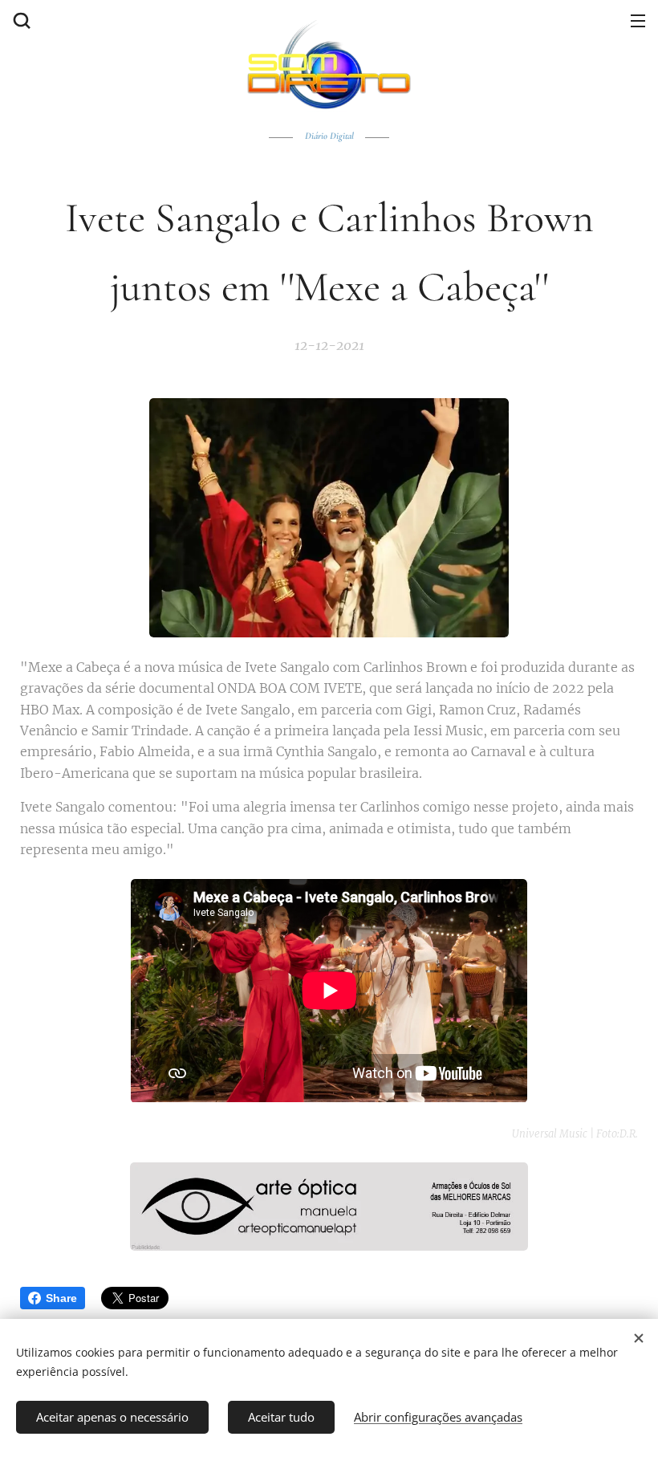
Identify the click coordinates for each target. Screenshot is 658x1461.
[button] (20, 20)
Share (61, 1298)
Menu (638, 20)
